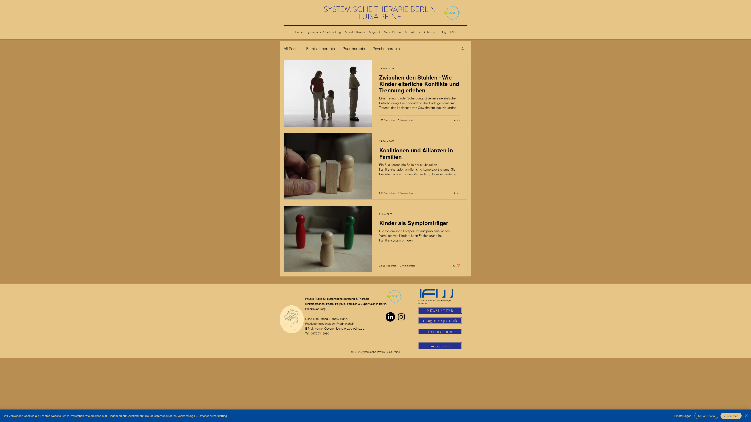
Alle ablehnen (706, 416)
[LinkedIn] (390, 317)
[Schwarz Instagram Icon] (401, 317)
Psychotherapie (386, 48)
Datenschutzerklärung (213, 416)
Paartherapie (354, 48)
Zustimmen (731, 416)
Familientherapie (320, 48)
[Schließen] (746, 416)
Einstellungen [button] (682, 416)
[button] (462, 49)
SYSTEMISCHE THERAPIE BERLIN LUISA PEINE (380, 13)
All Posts (291, 48)
